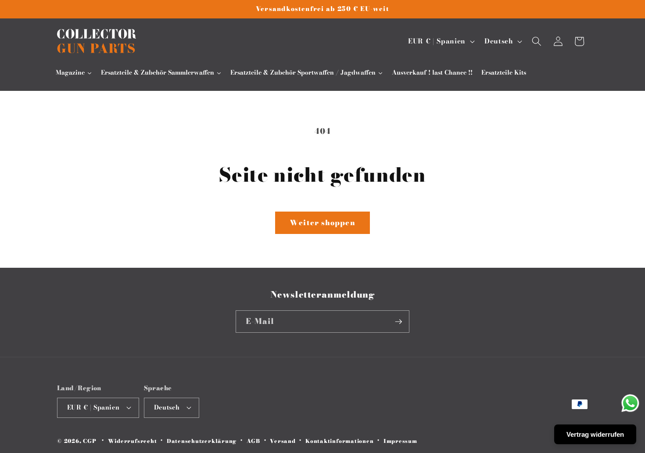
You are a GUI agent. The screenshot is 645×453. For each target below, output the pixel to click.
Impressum (400, 441)
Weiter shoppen (322, 222)
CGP (89, 441)
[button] (536, 41)
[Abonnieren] (398, 321)
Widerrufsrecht (132, 441)
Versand (282, 441)
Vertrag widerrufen (595, 434)
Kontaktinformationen (339, 441)
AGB (253, 441)
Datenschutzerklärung (201, 441)
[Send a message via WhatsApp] (630, 403)
